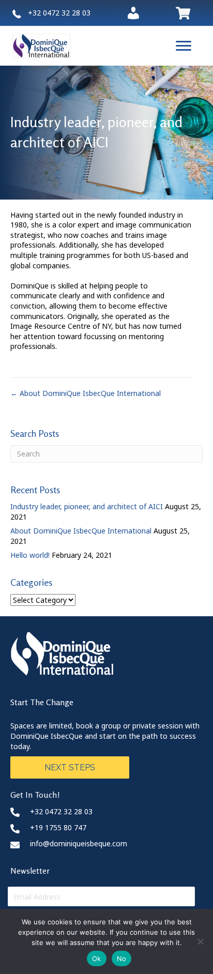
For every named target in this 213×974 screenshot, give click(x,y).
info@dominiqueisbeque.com (78, 843)
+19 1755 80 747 (58, 827)
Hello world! (30, 555)
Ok (96, 958)
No (122, 958)
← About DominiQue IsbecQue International (85, 393)
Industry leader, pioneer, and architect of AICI (86, 506)
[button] (183, 46)
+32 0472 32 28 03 (61, 811)
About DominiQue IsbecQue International (80, 531)
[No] (200, 941)
